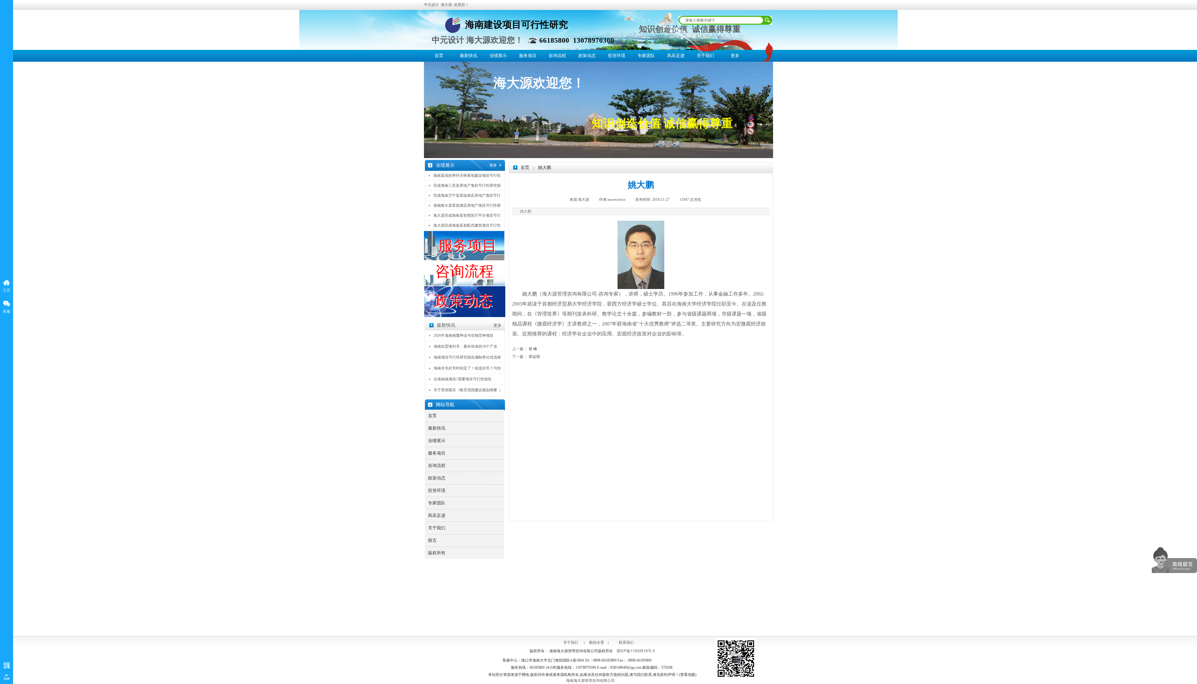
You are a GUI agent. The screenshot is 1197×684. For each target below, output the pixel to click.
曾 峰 (524, 349)
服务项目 (527, 55)
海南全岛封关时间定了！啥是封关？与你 (467, 368)
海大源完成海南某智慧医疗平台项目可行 (467, 215)
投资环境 (616, 55)
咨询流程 (557, 55)
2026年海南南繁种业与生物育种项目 (463, 335)
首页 (439, 55)
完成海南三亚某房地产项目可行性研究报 (467, 185)
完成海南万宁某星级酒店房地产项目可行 (467, 195)
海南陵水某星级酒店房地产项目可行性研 (467, 205)
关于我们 (705, 55)
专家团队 (646, 55)
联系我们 (626, 642)
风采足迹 (676, 55)
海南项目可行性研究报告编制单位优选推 (467, 357)
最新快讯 (468, 55)
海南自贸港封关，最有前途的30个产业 (465, 346)
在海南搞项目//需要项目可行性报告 (463, 379)
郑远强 (526, 356)
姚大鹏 (544, 167)
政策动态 (587, 55)
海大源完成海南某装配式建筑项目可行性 (467, 225)
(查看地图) (687, 674)
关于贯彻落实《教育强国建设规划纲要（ (467, 390)
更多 (735, 55)
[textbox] (720, 20)
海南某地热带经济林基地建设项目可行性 (467, 175)
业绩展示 (498, 55)
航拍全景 (594, 642)
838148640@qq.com (626, 667)
